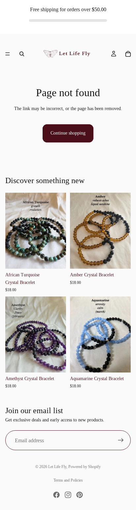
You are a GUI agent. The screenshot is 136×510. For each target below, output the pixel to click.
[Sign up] (121, 440)
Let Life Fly (57, 466)
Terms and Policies (68, 480)
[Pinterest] (80, 495)
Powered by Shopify (84, 466)
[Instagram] (68, 495)
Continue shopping (68, 133)
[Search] (22, 54)
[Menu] (7, 53)
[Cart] (128, 54)
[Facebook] (56, 495)
